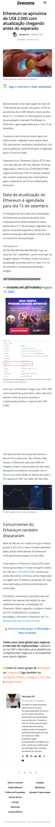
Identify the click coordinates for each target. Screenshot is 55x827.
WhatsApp (44, 668)
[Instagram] (31, 755)
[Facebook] (23, 755)
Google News (13, 682)
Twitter (20, 677)
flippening (8, 474)
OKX (12, 649)
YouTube (45, 677)
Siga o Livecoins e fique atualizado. (30, 86)
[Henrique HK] (15, 34)
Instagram (32, 677)
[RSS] (30, 773)
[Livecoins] (26, 3)
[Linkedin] (35, 755)
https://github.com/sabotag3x (33, 701)
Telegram (12, 672)
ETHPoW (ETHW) (26, 571)
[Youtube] (23, 760)
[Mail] (40, 755)
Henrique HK (24, 34)
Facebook (9, 677)
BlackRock (18, 547)
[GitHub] (27, 755)
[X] (44, 755)
